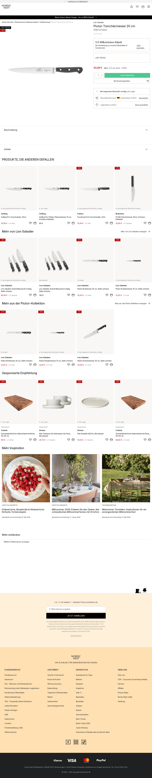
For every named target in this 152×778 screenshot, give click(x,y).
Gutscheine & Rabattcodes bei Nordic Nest (92, 732)
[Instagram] (76, 742)
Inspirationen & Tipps (84, 675)
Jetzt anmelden (140, 46)
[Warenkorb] (143, 6)
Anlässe (79, 706)
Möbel (50, 697)
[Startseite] (6, 7)
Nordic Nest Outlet (125, 697)
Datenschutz (9, 719)
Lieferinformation (11, 706)
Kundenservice (11, 675)
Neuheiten (80, 697)
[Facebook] (68, 742)
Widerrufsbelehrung (12, 697)
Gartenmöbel (53, 701)
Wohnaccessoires (55, 684)
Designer (79, 684)
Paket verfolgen (11, 710)
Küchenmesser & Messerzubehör (27, 22)
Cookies (8, 723)
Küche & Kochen (7, 22)
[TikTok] (84, 742)
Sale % (79, 693)
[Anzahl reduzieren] (95, 75)
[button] (97, 34)
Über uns (121, 675)
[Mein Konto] (131, 6)
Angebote (80, 688)
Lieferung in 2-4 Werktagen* (78, 1)
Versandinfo (143, 98)
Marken (79, 679)
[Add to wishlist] (30, 223)
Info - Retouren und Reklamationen (18, 684)
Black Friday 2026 (83, 723)
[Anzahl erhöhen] (102, 75)
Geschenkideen (82, 715)
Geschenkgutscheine (56, 706)
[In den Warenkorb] (34, 222)
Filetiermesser (45, 22)
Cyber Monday (82, 728)
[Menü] (149, 6)
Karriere (121, 684)
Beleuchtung (52, 688)
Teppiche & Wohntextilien (58, 693)
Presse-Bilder (123, 693)
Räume (78, 710)
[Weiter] (86, 70)
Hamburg (121, 701)
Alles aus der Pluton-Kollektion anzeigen (131, 303)
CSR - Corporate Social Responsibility (132, 679)
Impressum (9, 679)
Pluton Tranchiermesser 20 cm (62, 22)
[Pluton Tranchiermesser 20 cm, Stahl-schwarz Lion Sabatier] (45, 70)
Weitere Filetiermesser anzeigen (16, 542)
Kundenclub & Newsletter (14, 693)
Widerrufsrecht (10, 732)
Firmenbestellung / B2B (14, 728)
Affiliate (121, 688)
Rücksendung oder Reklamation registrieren (22, 688)
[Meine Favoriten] (137, 6)
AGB (6, 715)
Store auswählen (141, 105)
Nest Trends (81, 719)
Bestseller (80, 701)
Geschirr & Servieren (56, 675)
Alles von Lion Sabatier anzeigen (134, 231)
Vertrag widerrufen (76, 635)
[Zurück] (4, 70)
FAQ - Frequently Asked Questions (18, 701)
